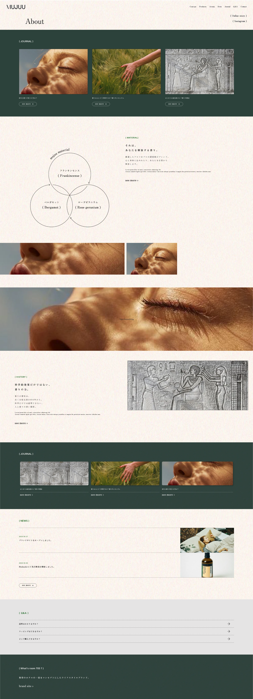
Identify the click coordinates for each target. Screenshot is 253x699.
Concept (193, 6)
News (220, 6)
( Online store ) (238, 15)
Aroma (212, 6)
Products (202, 6)
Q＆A (235, 6)
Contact (244, 6)
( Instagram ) (240, 21)
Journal (227, 6)
